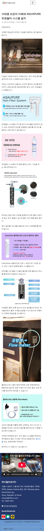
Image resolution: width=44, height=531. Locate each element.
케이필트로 (18, 522)
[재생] (4, 474)
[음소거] (36, 474)
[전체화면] (40, 474)
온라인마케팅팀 (9, 22)
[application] (22, 465)
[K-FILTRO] (8, 3)
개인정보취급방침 (10, 506)
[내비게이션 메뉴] (32, 3)
